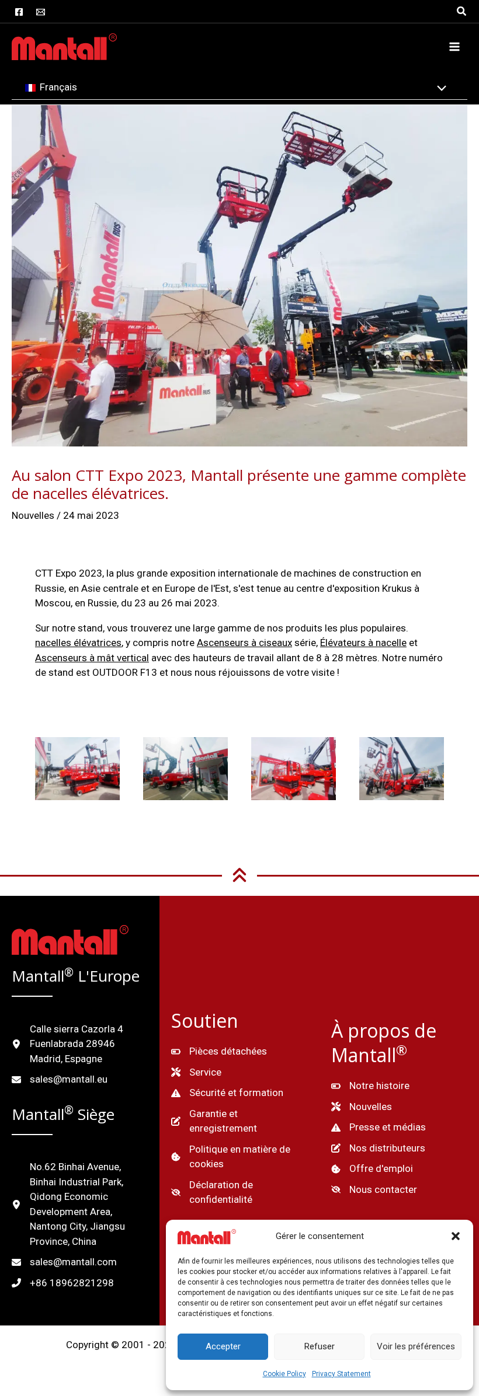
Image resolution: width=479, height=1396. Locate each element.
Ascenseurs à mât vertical (92, 658)
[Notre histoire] (370, 1086)
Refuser (319, 1346)
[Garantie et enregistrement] (239, 1121)
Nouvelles (33, 515)
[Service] (196, 1072)
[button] (455, 1236)
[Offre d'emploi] (372, 1169)
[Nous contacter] (374, 1190)
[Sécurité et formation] (227, 1093)
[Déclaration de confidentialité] (239, 1192)
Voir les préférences (416, 1346)
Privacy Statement (341, 1374)
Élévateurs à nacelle (363, 642)
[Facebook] (19, 12)
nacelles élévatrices (78, 642)
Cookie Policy (284, 1374)
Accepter (223, 1346)
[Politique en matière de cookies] (239, 1157)
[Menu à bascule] (439, 89)
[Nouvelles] (361, 1107)
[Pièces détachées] (219, 1051)
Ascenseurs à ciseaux (244, 642)
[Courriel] (40, 12)
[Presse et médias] (378, 1127)
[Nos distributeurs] (378, 1148)
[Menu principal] (454, 47)
